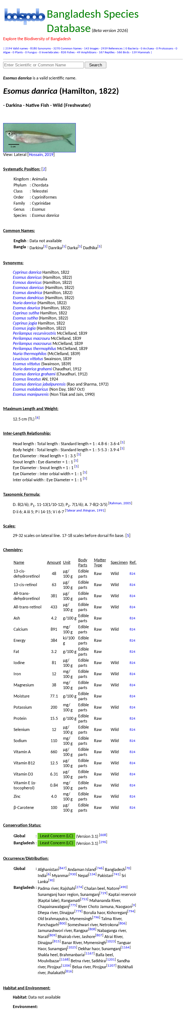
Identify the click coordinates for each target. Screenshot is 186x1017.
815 (57, 941)
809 (52, 935)
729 (103, 893)
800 (62, 923)
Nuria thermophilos (29, 354)
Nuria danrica (24, 303)
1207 (111, 966)
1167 (89, 953)
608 (103, 835)
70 (128, 868)
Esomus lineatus (27, 379)
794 (131, 911)
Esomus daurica (26, 308)
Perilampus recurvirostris (34, 334)
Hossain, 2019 (41, 155)
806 (122, 923)
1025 (72, 947)
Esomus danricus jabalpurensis (39, 384)
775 (73, 905)
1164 (126, 947)
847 (62, 868)
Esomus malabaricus (30, 390)
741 (116, 874)
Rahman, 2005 (120, 503)
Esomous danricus (28, 288)
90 (51, 880)
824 (132, 574)
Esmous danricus (27, 283)
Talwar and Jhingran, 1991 (85, 510)
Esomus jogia (24, 328)
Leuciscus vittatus (28, 359)
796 (96, 917)
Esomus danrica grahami (34, 374)
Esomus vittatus (26, 364)
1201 (111, 960)
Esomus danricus (27, 278)
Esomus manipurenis (31, 395)
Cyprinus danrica (27, 273)
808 (92, 929)
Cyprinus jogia (25, 323)
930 (73, 874)
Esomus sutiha (25, 318)
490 (123, 887)
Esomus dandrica (27, 293)
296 (103, 842)
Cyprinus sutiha (26, 313)
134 (92, 874)
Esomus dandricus (28, 298)
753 (84, 899)
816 (69, 971)
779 (78, 911)
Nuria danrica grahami (32, 369)
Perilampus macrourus (32, 344)
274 (79, 887)
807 (99, 935)
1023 (111, 941)
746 (100, 868)
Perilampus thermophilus (34, 349)
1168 (65, 960)
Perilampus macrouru (31, 339)
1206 (66, 966)
